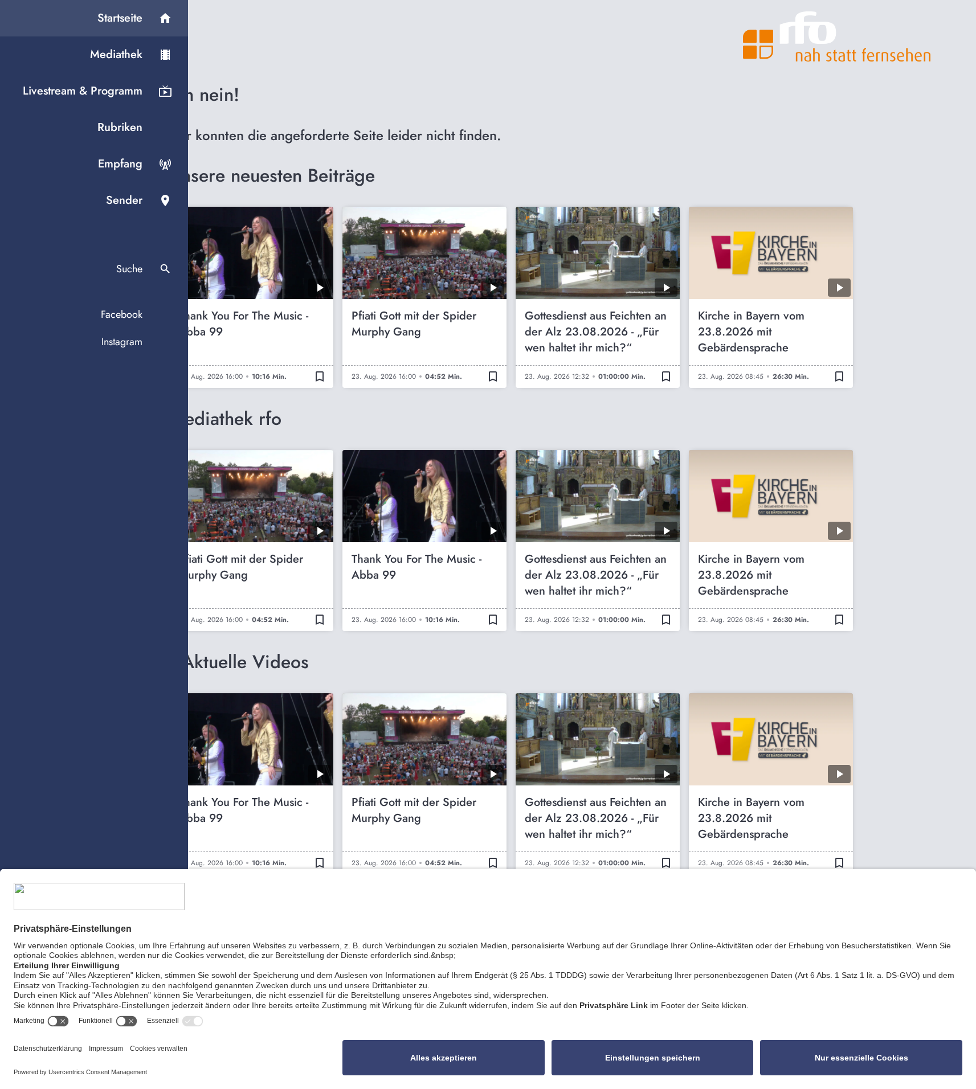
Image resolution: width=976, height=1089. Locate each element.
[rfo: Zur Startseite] (837, 36)
